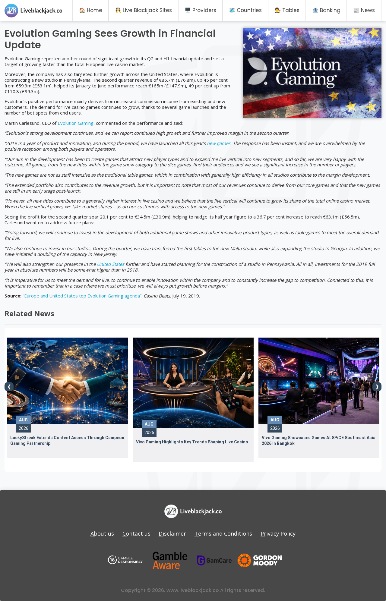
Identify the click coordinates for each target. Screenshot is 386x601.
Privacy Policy (278, 533)
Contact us (136, 533)
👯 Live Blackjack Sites (143, 10)
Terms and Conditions (223, 533)
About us (102, 533)
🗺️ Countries (245, 10)
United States (110, 264)
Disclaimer (172, 533)
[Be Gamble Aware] (169, 560)
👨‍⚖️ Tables (286, 10)
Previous (9, 386)
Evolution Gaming (75, 123)
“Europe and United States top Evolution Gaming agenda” (82, 296)
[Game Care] (214, 560)
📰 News (364, 10)
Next (376, 386)
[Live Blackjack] (125, 560)
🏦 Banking (326, 10)
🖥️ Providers (200, 10)
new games (218, 143)
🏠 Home (90, 10)
